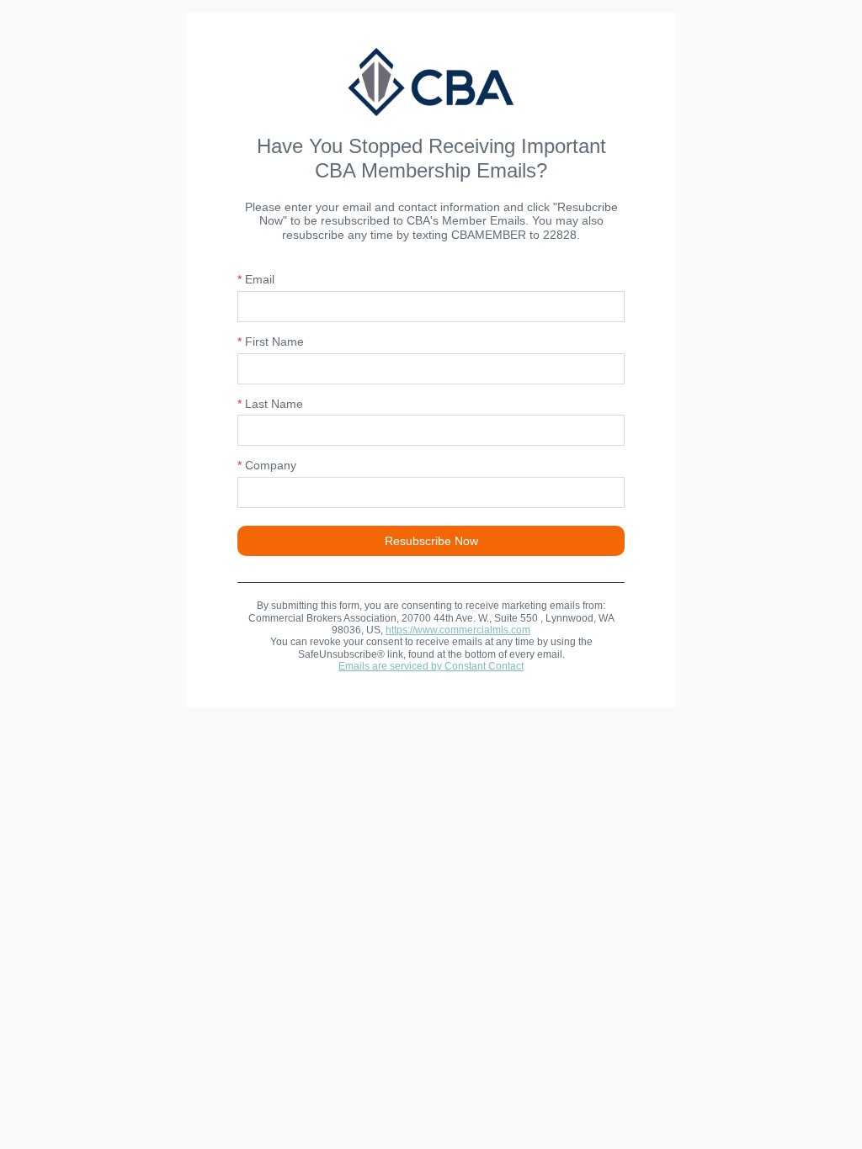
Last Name (270, 403)
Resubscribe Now (431, 541)
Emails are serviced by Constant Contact (431, 666)
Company (266, 465)
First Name (270, 341)
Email (255, 279)
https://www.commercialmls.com (458, 630)
